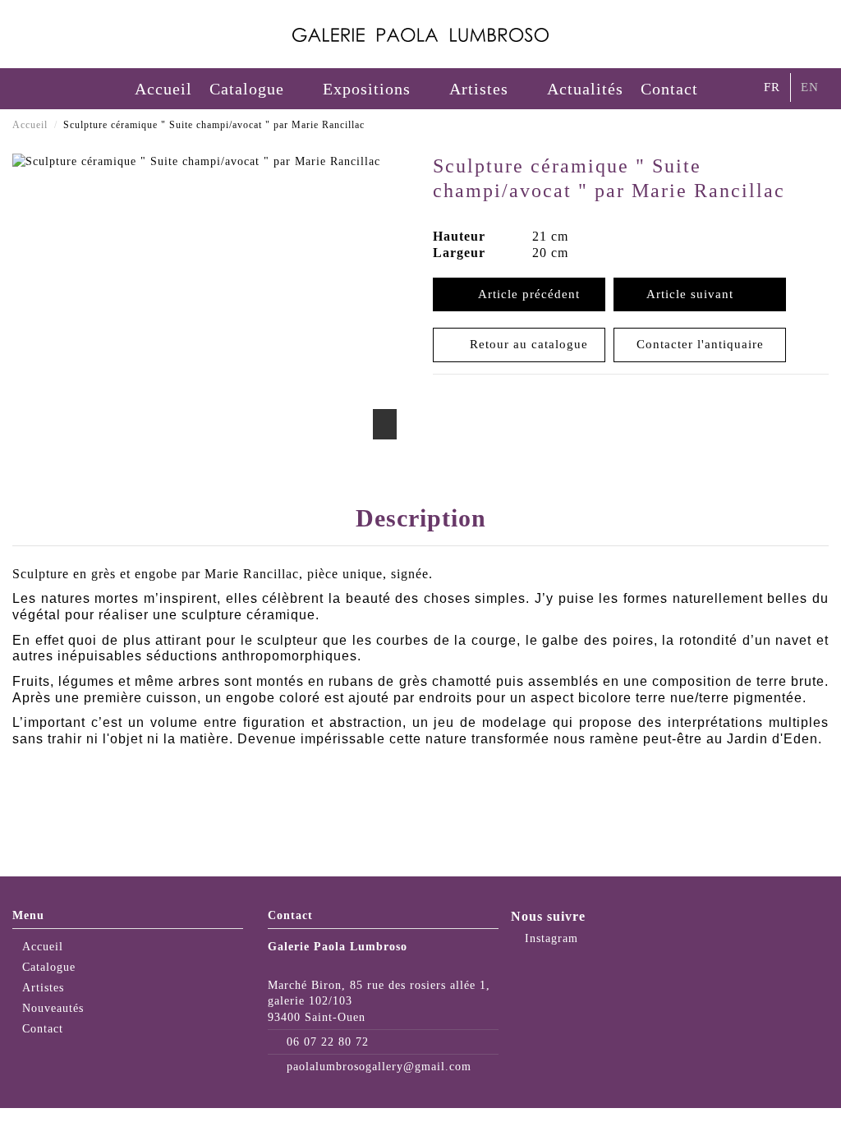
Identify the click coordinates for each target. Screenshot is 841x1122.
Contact (42, 1029)
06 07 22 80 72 (328, 1042)
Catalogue (49, 967)
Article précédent (525, 294)
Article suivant (694, 294)
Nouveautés (53, 1008)
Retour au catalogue (525, 344)
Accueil (42, 946)
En (810, 87)
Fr (772, 87)
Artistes (43, 988)
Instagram (549, 938)
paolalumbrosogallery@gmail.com (379, 1066)
